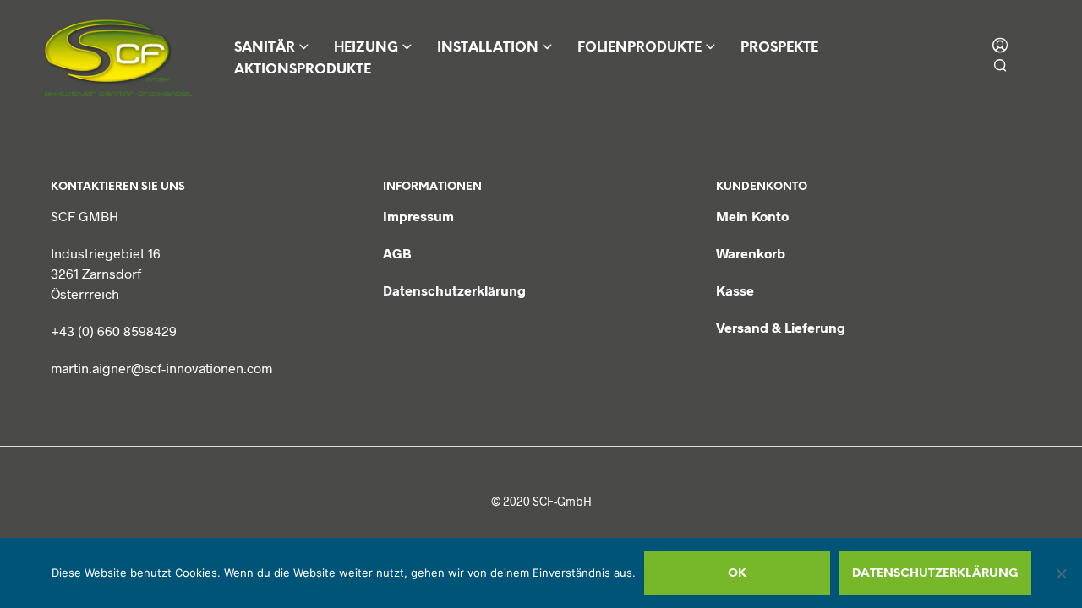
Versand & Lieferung (780, 327)
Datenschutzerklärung (454, 290)
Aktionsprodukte (302, 69)
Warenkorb (750, 253)
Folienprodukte (639, 48)
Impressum (418, 216)
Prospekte (779, 48)
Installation (487, 48)
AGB (397, 253)
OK (737, 573)
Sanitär (264, 48)
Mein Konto (752, 216)
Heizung (366, 48)
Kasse (735, 290)
